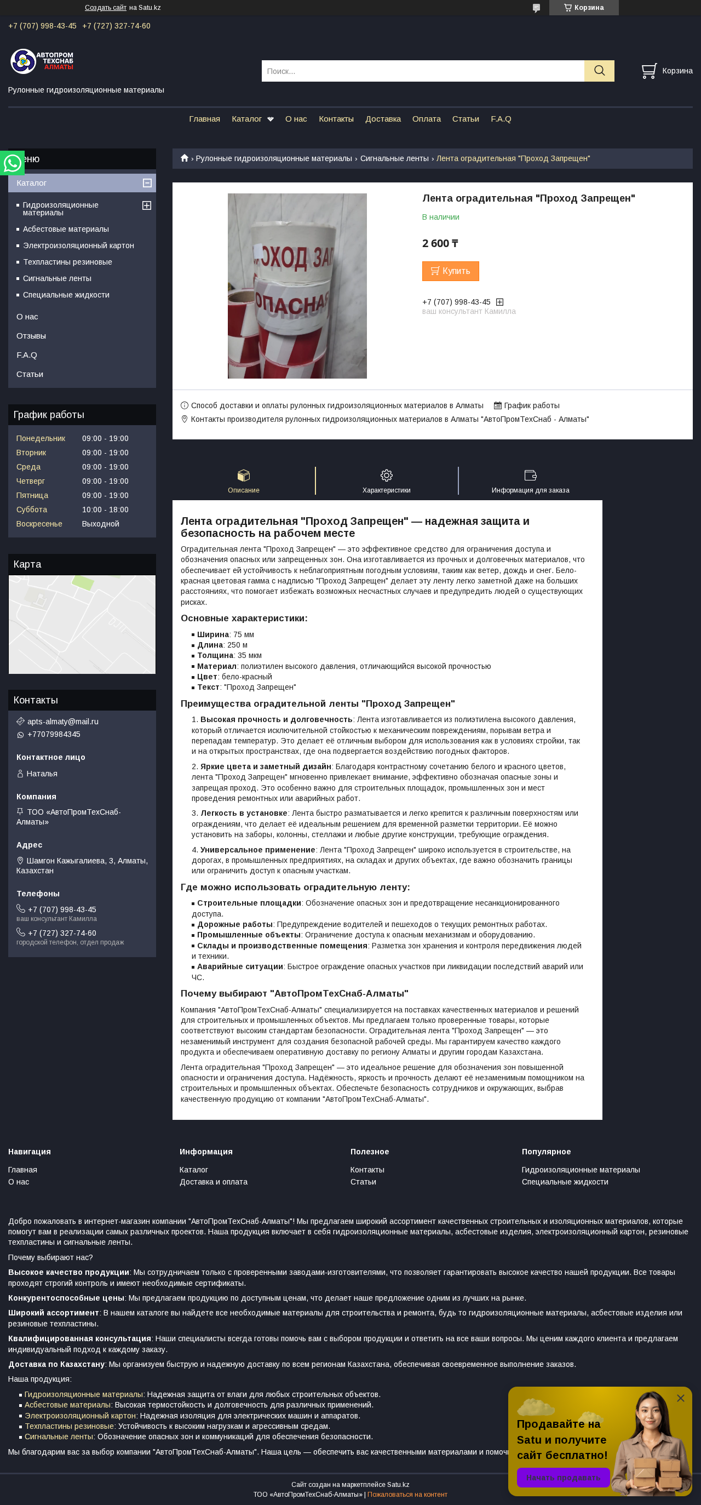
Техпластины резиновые (67, 261)
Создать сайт (106, 8)
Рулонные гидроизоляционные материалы (274, 158)
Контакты (336, 118)
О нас (296, 118)
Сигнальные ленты (394, 158)
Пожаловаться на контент (407, 1494)
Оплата (426, 118)
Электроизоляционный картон (78, 245)
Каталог (247, 118)
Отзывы (31, 335)
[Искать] (599, 71)
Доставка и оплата (214, 1181)
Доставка (383, 118)
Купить (456, 271)
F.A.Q (501, 118)
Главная (204, 118)
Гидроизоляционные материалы (61, 209)
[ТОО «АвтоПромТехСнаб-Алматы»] (128, 60)
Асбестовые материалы (66, 229)
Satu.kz (398, 1485)
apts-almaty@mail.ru (63, 721)
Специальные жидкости (66, 294)
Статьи (465, 118)
